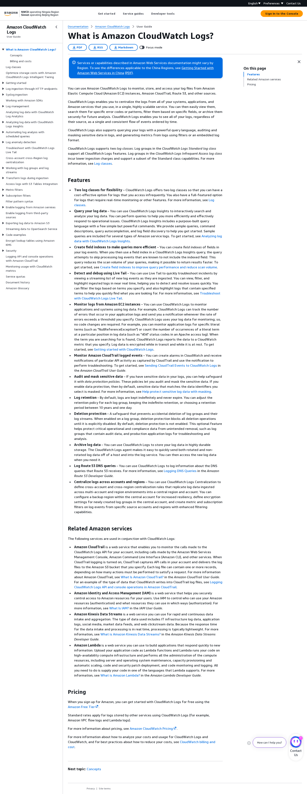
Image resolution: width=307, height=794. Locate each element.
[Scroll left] (94, 13)
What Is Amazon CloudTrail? (142, 577)
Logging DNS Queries (180, 471)
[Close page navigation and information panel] (299, 61)
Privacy (91, 788)
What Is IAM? (119, 608)
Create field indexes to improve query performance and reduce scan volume (158, 267)
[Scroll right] (177, 13)
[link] (144, 26)
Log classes (103, 163)
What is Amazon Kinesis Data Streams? (130, 634)
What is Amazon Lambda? (120, 675)
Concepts (94, 769)
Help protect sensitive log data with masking (176, 391)
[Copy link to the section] (64, 180)
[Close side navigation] (56, 27)
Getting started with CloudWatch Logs (124, 349)
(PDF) (129, 73)
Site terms (105, 788)
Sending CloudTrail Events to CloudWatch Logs (181, 365)
